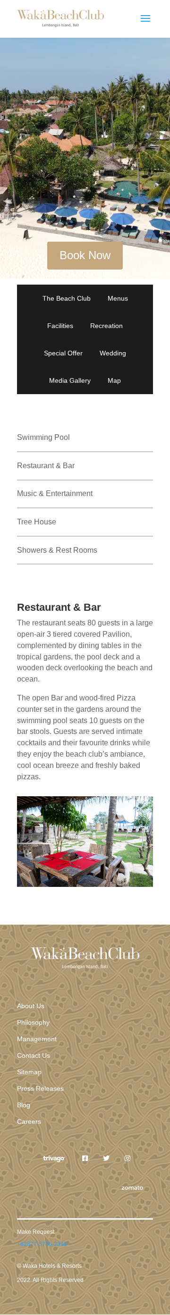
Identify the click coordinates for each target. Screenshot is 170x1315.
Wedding (113, 353)
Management (37, 1039)
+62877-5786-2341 (42, 1244)
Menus (118, 298)
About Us (30, 1006)
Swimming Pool (43, 437)
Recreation (106, 325)
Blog (23, 1105)
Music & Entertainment (55, 493)
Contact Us (33, 1055)
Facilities (60, 325)
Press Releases (40, 1088)
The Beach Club (66, 298)
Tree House (36, 522)
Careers (29, 1121)
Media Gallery (70, 380)
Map (114, 380)
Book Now (85, 255)
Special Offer (63, 353)
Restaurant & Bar (46, 466)
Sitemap (29, 1072)
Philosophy (33, 1022)
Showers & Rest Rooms (57, 550)
